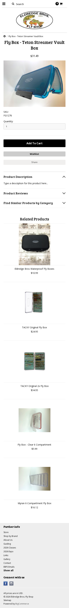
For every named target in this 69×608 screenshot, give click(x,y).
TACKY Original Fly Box (34, 327)
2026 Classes (10, 547)
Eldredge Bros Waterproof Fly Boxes (34, 268)
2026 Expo (8, 551)
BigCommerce (22, 603)
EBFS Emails (9, 566)
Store (6, 532)
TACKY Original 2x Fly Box (34, 386)
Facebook (6, 583)
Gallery (7, 559)
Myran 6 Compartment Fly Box (34, 503)
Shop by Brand (11, 536)
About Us (8, 540)
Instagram (11, 583)
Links (6, 555)
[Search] (13, 4)
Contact (7, 563)
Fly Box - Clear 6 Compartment (34, 444)
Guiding (7, 543)
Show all (8, 570)
